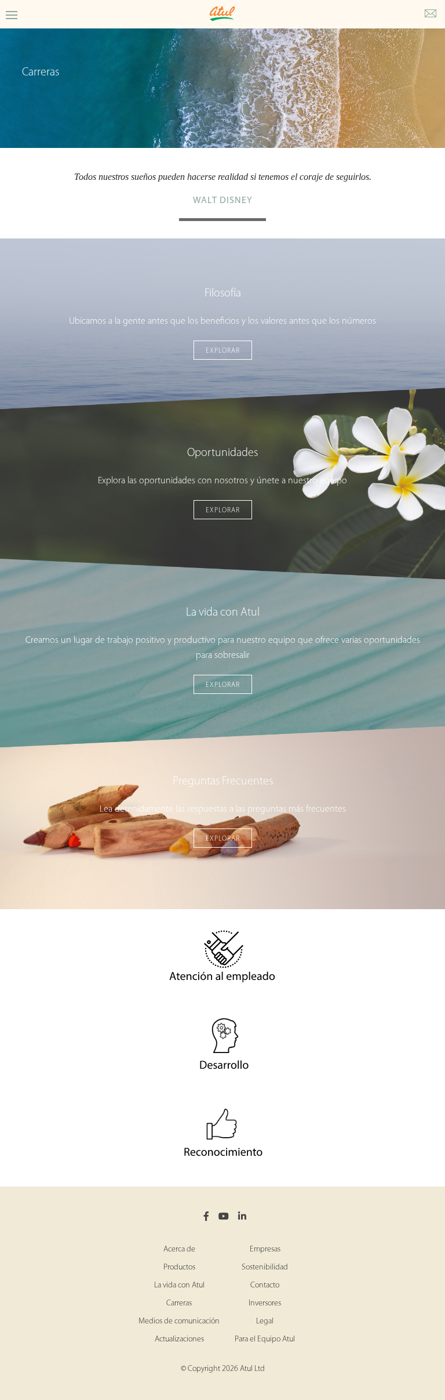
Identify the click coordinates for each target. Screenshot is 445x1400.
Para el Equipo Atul (265, 1339)
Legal (264, 1321)
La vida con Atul (179, 1285)
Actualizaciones (179, 1339)
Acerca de (179, 1249)
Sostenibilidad (265, 1267)
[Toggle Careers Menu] (11, 14)
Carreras (179, 1303)
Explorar (223, 351)
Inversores (265, 1303)
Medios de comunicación (179, 1321)
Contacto (264, 1285)
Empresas (265, 1249)
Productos (179, 1267)
